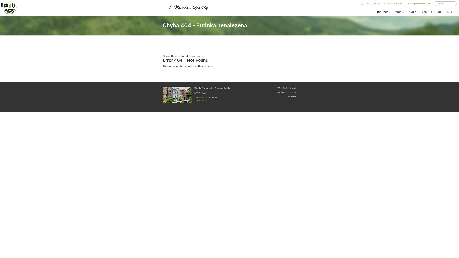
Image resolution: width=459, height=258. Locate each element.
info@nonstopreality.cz (420, 4)
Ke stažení (292, 97)
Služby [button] (412, 12)
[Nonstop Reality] (9, 8)
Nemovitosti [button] (382, 12)
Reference (436, 12)
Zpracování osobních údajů (285, 92)
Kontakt (448, 12)
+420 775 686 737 (395, 4)
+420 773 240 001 (372, 4)
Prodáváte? (400, 12)
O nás (424, 12)
